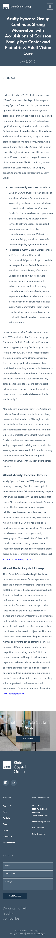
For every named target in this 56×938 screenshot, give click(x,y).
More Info (7, 797)
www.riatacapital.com (13, 693)
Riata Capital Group (40, 797)
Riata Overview (38, 834)
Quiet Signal (40, 933)
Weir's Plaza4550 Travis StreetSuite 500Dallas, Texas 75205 (40, 810)
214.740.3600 (38, 827)
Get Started (28, 738)
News (5, 830)
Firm (5, 811)
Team (5, 824)
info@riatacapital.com (41, 821)
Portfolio (6, 818)
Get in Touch (8, 855)
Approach (7, 805)
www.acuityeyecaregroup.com (18, 559)
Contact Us (7, 836)
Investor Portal (9, 842)
